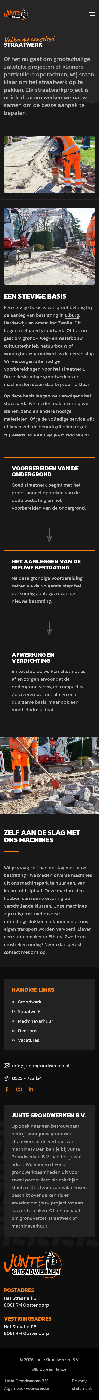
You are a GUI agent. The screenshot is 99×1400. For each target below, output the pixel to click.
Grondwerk (30, 1001)
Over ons (27, 1030)
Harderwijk (15, 322)
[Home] (16, 14)
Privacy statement (82, 1385)
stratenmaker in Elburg (37, 936)
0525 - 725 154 (27, 1078)
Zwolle (65, 322)
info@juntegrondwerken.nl (41, 1065)
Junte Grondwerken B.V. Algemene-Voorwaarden (27, 1385)
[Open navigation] (89, 14)
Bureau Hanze (53, 1369)
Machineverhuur (35, 1021)
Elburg (72, 315)
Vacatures (28, 1040)
